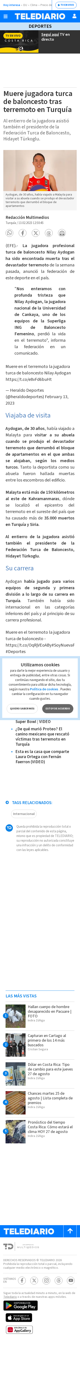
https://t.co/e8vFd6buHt (29, 379)
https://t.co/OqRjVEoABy (29, 645)
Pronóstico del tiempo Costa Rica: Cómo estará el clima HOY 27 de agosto (50, 1127)
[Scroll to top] (70, 1231)
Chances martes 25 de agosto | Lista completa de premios (50, 1098)
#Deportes (16, 652)
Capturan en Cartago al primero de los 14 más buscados (47, 1040)
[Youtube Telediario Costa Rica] (71, 1280)
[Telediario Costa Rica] (40, 16)
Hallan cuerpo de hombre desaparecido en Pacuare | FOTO (49, 1011)
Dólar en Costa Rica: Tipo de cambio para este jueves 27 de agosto (50, 1069)
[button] (9, 233)
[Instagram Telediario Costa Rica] (46, 1280)
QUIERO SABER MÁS (22, 709)
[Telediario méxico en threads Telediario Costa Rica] (58, 1280)
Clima (33, 5)
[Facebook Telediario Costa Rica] (22, 1280)
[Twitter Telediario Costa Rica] (34, 1280)
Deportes (40, 26)
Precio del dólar (50, 5)
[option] (40, 180)
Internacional (24, 813)
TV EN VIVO (67, 5)
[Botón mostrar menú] (5, 16)
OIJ (25, 5)
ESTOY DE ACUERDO (58, 709)
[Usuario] (74, 16)
